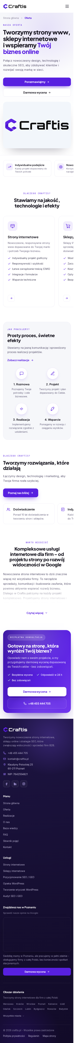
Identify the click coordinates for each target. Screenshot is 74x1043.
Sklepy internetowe (14, 870)
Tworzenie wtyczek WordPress (20, 889)
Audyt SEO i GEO (13, 896)
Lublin (28, 1009)
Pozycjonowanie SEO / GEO (18, 877)
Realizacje (8, 815)
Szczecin (17, 1009)
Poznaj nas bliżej (18, 492)
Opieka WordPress (13, 883)
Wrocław (31, 1004)
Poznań (41, 1004)
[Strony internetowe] (11, 298)
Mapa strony (49, 1036)
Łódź (62, 1004)
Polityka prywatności (14, 1036)
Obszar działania (13, 992)
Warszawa (8, 1004)
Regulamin (33, 1036)
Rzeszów (51, 1009)
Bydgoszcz (39, 1009)
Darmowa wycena (35, 971)
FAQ (5, 834)
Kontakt (7, 847)
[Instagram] (23, 783)
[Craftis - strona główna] (15, 6)
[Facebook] (6, 783)
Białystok (63, 1009)
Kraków (20, 1004)
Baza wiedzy (10, 828)
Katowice (52, 1004)
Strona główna (11, 18)
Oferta (6, 809)
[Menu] (67, 6)
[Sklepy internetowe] (66, 298)
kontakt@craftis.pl (18, 758)
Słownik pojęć (11, 840)
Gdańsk (6, 1009)
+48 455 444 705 (39, 703)
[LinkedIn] (15, 783)
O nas (6, 822)
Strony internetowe (14, 864)
